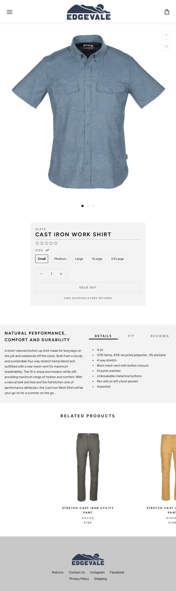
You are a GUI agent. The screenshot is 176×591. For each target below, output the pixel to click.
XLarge (97, 259)
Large (79, 259)
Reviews (160, 336)
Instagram (97, 572)
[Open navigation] (9, 12)
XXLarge (117, 259)
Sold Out (88, 287)
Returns (57, 572)
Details (103, 336)
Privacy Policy (79, 579)
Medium (60, 259)
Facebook (117, 572)
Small (42, 259)
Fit (131, 336)
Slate (40, 229)
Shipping (100, 579)
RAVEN (88, 518)
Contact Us (77, 572)
